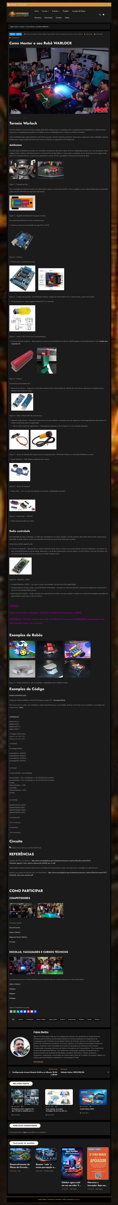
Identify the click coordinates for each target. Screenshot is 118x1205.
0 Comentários (15, 38)
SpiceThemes (76, 1199)
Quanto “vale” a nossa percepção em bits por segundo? (46, 1166)
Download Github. (59, 700)
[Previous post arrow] (9, 1072)
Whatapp (12, 998)
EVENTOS (98, 1149)
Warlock (80, 34)
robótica (70, 34)
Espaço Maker (50, 34)
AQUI (77, 612)
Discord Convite (14, 927)
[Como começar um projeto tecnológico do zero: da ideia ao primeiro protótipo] (59, 1097)
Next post (64, 1069)
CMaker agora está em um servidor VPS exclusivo (72, 1184)
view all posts (38, 1062)
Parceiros (38, 17)
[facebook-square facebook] (109, 4)
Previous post (53, 1069)
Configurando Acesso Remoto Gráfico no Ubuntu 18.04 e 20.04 (34, 1073)
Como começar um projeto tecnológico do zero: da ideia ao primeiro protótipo (56, 1110)
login (25, 1132)
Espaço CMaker (42, 34)
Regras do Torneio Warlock (18, 937)
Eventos (55, 11)
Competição (34, 34)
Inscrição (12, 942)
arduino (28, 34)
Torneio (75, 34)
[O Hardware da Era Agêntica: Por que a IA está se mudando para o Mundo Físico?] (25, 1097)
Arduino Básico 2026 (87, 1109)
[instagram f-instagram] (106, 4)
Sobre (67, 17)
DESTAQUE (19, 1149)
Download (48, 17)
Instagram (12, 989)
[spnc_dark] (103, 14)
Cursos (44, 11)
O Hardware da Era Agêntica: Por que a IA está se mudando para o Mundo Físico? (23, 1110)
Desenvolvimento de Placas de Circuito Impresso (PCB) (20, 1166)
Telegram (12, 993)
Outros (19, 34)
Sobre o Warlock (14, 932)
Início (37, 11)
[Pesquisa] (99, 14)
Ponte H (57, 34)
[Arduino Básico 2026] (93, 1097)
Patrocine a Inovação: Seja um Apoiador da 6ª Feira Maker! (98, 1184)
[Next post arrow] (108, 1072)
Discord (58, 619)
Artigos (12, 34)
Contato (59, 17)
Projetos (66, 11)
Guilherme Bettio (49, 1171)
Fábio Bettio (89, 34)
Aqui (21, 707)
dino (19, 1171)
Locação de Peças (78, 11)
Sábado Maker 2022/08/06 (72, 1072)
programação (63, 34)
